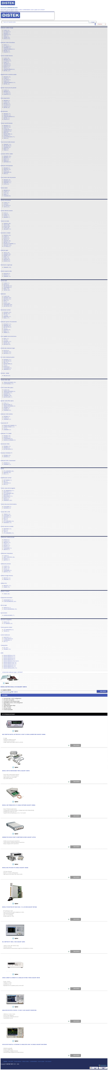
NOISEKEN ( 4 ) (7, 508)
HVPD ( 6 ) (6, 138)
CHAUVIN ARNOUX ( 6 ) (9, 69)
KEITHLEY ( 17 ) (7, 353)
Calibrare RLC (4, 583)
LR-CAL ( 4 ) (6, 569)
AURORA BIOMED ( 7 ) (9, 615)
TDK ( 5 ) (6, 519)
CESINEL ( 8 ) (7, 37)
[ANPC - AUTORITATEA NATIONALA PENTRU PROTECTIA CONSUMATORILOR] (103, 1066)
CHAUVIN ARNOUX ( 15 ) (9, 82)
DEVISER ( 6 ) (7, 463)
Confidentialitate (26, 9)
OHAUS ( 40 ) (7, 593)
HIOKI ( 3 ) (6, 36)
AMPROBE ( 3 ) (7, 161)
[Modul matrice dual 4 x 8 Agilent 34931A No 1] (10, 681)
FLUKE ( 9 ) (6, 417)
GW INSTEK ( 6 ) (7, 327)
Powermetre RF (4, 423)
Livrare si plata (33, 9)
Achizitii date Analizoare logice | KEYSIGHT (12, 672)
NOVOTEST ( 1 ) (7, 492)
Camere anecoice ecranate (7, 526)
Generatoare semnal (5, 310)
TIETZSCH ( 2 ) (7, 63)
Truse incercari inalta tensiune (8, 142)
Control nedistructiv (5, 635)
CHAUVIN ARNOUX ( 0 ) (9, 116)
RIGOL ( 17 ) (6, 318)
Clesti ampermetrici (5, 98)
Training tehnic (4, 645)
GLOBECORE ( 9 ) (8, 129)
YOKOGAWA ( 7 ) (8, 548)
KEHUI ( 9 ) (6, 160)
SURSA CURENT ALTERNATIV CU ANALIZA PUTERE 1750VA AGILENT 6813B (21, 977)
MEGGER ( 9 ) (7, 168)
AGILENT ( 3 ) (7, 103)
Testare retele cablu (5, 380)
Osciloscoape (4, 280)
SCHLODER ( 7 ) (7, 515)
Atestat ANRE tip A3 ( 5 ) (9, 659)
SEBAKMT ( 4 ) (7, 276)
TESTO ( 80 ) (7, 225)
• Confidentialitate (33, 1061)
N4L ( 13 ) (6, 362)
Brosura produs (6, 692)
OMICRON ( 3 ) (7, 369)
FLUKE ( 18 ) (6, 58)
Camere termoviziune (6, 200)
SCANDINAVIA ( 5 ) (8, 438)
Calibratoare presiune (6, 563)
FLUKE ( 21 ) (6, 541)
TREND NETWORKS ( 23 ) (10, 382)
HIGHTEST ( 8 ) (7, 127)
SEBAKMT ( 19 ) (7, 144)
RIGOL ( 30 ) (6, 288)
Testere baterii (4, 188)
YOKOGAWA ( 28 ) (8, 304)
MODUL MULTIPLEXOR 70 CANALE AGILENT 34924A (15, 867)
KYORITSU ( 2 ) (7, 34)
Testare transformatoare (6, 123)
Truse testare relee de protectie (8, 177)
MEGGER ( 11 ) (7, 157)
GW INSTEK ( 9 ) (7, 145)
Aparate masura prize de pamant (8, 87)
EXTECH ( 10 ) (7, 38)
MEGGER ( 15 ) (7, 113)
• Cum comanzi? (48, 1061)
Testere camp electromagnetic (8, 488)
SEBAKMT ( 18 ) (7, 267)
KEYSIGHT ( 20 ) (7, 297)
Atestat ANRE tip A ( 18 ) (9, 655)
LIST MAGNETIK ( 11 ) (9, 490)
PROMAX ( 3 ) (7, 407)
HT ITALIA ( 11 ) (7, 46)
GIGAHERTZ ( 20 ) (8, 500)
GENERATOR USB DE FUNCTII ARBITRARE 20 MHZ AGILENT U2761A (19, 837)
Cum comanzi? (41, 9)
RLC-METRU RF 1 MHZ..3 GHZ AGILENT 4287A (13, 941)
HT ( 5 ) (5, 302)
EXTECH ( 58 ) (7, 226)
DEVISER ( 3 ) (7, 447)
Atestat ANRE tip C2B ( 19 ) (10, 663)
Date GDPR (3, 9)
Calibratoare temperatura (7, 553)
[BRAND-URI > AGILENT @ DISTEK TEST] (6, 684)
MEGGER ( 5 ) (7, 91)
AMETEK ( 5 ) (7, 549)
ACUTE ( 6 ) (6, 284)
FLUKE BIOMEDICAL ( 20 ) (10, 601)
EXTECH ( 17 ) (7, 66)
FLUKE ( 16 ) (6, 102)
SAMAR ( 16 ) (7, 587)
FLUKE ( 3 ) (6, 191)
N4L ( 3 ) (6, 481)
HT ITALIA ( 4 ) (7, 93)
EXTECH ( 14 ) (7, 106)
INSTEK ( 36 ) (7, 343)
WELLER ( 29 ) (7, 375)
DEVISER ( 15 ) (7, 329)
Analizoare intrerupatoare (7, 165)
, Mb (14, 692)
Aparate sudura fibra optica (7, 400)
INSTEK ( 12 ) (7, 313)
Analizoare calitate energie (7, 28)
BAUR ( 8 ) (6, 132)
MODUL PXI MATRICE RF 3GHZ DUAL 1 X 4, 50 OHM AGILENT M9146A (19, 907)
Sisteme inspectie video (6, 271)
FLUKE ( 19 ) (6, 30)
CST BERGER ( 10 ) (8, 623)
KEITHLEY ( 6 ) (7, 344)
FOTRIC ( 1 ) (6, 216)
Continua (16, 11)
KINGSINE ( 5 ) (7, 579)
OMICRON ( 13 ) (7, 131)
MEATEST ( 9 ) (7, 542)
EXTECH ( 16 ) (7, 261)
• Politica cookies (25, 1061)
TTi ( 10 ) (6, 340)
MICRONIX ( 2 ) (7, 483)
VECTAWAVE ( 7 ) (8, 480)
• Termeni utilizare (17, 1061)
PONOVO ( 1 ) (7, 135)
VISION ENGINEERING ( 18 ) (10, 609)
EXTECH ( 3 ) (6, 539)
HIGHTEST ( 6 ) (7, 169)
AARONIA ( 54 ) (7, 472)
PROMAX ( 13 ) (7, 446)
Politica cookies (18, 9)
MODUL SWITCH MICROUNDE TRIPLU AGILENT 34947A (16, 770)
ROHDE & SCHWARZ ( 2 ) (10, 243)
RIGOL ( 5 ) (6, 300)
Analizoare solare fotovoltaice (8, 42)
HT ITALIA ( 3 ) (7, 104)
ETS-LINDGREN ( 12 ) (9, 533)
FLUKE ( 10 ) (6, 258)
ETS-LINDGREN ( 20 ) (9, 493)
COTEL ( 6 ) (6, 184)
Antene (2, 468)
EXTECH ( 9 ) (6, 238)
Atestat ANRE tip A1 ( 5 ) (9, 656)
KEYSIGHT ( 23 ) (7, 312)
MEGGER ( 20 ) (7, 180)
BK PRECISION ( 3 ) (8, 449)
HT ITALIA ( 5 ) (7, 205)
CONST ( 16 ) (7, 567)
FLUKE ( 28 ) (6, 227)
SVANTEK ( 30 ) (7, 241)
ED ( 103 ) (6, 647)
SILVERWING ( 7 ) (8, 640)
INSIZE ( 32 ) (6, 622)
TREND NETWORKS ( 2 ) (9, 406)
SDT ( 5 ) (6, 641)
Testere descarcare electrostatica (9, 504)
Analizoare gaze (4, 250)
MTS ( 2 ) (6, 484)
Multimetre (3, 294)
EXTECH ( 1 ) (6, 558)
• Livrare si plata (40, 1061)
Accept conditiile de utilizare (7, 11)
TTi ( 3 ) (5, 365)
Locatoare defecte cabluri (7, 153)
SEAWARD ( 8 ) (7, 147)
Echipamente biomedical (6, 597)
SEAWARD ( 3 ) (7, 47)
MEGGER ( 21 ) (7, 125)
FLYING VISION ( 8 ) (8, 638)
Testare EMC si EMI (5, 511)
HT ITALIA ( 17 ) (7, 61)
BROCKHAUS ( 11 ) (8, 496)
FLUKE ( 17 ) (6, 202)
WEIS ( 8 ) (6, 173)
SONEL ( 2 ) (6, 62)
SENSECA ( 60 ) (7, 223)
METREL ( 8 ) (7, 84)
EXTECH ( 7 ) (6, 275)
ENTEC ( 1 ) (6, 45)
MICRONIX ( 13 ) (7, 528)
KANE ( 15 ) (6, 257)
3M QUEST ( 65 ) (7, 245)
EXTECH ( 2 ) (6, 366)
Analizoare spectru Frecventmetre (9, 321)
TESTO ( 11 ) (7, 68)
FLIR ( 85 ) (6, 204)
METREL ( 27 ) (7, 70)
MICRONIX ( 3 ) (7, 517)
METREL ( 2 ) (7, 50)
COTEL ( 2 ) (6, 171)
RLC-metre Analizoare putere (7, 357)
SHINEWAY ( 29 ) (7, 395)
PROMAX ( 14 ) (7, 649)
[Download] (69, 745)
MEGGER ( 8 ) (7, 190)
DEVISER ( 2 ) (7, 456)
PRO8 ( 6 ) (6, 150)
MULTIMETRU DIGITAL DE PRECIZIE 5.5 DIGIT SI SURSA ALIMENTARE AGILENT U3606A (23, 734)
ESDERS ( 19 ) (7, 255)
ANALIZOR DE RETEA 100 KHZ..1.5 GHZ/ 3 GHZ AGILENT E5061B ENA (19, 1010)
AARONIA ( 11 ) (7, 316)
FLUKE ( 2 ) (6, 236)
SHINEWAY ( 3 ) (7, 429)
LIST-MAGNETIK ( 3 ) (9, 629)
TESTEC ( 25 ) (7, 290)
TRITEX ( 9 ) (6, 631)
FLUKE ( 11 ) (6, 283)
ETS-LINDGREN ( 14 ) (9, 521)
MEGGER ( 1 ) (7, 33)
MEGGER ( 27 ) (7, 59)
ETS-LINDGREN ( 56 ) (9, 471)
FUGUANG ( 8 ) (7, 196)
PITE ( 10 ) (6, 193)
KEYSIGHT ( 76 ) (7, 352)
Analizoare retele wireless (7, 414)
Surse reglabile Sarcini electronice (8, 336)
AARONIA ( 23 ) (7, 325)
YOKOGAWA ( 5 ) (8, 287)
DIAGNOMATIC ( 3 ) (8, 600)
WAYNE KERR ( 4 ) (8, 134)
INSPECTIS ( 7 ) (7, 607)
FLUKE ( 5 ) (6, 78)
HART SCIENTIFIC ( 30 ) (9, 557)
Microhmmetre (4, 111)
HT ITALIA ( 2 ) (7, 79)
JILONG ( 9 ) (6, 408)
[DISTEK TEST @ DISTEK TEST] (10, 18)
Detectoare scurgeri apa (6, 265)
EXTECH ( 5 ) (6, 119)
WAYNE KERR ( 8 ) (8, 363)
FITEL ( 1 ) (6, 403)
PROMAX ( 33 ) (7, 455)
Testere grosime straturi (6, 627)
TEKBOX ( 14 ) (7, 514)
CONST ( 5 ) (6, 544)
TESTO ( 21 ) (7, 206)
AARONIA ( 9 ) (7, 494)
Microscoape (4, 605)
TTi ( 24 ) (6, 315)
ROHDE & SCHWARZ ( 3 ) (10, 440)
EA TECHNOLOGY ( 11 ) (9, 136)
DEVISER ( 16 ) (7, 394)
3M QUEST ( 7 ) (7, 229)
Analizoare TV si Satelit (6, 433)
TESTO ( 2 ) (6, 239)
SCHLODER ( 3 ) (7, 506)
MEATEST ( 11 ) (7, 585)
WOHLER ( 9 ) (7, 259)
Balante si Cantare (5, 591)
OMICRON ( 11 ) (7, 181)
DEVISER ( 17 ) (7, 437)
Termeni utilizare (10, 9)
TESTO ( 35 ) (7, 252)
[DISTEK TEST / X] (1, 1059)
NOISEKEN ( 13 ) (7, 522)
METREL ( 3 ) (7, 118)
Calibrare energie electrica (7, 575)
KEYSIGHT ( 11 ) (7, 359)
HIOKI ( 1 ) (6, 194)
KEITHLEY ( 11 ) (7, 299)
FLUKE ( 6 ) (6, 555)
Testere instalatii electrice (7, 55)
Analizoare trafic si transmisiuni (8, 460)
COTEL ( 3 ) (6, 128)
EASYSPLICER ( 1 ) (8, 397)
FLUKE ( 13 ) (6, 566)
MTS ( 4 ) (6, 518)
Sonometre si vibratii (5, 233)
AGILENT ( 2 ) (7, 545)
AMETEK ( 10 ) (7, 571)
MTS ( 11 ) (6, 474)
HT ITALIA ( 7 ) (7, 31)
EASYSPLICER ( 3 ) (8, 404)
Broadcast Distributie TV (6, 453)
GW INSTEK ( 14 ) (8, 286)
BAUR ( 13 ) (6, 159)
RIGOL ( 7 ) (6, 331)
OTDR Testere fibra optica (7, 387)
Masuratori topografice (6, 619)
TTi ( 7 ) (5, 328)
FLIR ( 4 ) (6, 213)
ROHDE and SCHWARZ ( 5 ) (10, 425)
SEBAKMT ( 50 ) (7, 156)
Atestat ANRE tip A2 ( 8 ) (9, 658)
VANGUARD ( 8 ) (7, 172)
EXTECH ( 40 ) (7, 303)
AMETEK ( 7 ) (7, 560)
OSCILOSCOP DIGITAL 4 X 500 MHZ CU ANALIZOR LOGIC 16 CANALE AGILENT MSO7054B (24, 1044)
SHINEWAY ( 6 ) (7, 410)
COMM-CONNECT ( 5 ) (9, 427)
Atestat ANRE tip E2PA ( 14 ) (10, 668)
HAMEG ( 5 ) (6, 332)
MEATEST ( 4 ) (7, 578)
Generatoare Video (5, 444)
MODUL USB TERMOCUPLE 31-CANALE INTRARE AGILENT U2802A (18, 805)
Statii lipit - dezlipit (5, 373)
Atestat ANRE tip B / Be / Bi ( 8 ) (11, 661)
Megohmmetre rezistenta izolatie (8, 74)
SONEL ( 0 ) (6, 81)
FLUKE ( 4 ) (6, 90)
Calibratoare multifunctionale (7, 537)
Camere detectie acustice (7, 210)
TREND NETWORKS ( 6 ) (9, 391)
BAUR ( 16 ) (6, 148)
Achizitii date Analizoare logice (8, 348)
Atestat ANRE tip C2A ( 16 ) (10, 662)
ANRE (2, 653)
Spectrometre (4, 613)
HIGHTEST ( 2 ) (7, 115)
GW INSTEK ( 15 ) (8, 306)
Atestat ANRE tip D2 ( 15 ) (10, 665)
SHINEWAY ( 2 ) (7, 419)
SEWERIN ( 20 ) (7, 254)
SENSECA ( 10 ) (7, 235)
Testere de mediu (5, 221)
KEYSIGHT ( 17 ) (7, 324)
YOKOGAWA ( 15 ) (8, 392)
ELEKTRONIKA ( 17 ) (8, 383)
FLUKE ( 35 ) (6, 390)
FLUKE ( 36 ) (6, 296)
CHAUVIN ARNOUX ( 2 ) (9, 49)
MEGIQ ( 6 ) (6, 499)
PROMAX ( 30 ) (7, 436)
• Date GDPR (10, 1061)
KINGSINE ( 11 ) (7, 182)
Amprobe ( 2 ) (7, 52)
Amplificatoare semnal (6, 477)
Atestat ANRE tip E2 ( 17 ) (10, 666)
